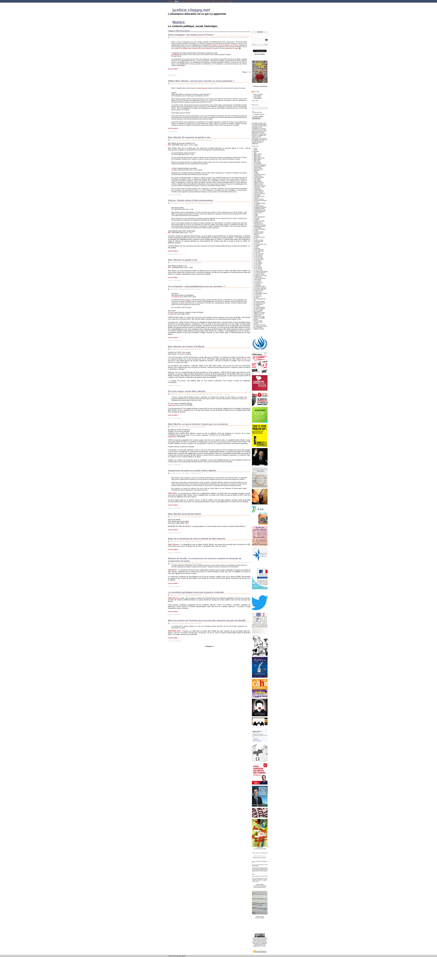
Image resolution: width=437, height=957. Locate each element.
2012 (255, 152)
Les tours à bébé (258, 309)
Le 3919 (256, 247)
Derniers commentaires (260, 86)
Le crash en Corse (259, 274)
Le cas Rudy (257, 266)
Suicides (206, 37)
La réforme (257, 236)
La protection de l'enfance (258, 234)
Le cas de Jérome (259, 253)
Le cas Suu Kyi (258, 267)
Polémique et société (207, 203)
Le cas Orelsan (258, 262)
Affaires (214, 1)
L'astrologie (257, 188)
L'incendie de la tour (259, 196)
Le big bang (226, 394)
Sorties (182, 1)
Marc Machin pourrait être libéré (184, 514)
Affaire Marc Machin (222, 37)
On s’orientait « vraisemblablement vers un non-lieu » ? (197, 286)
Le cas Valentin (258, 268)
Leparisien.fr (172, 405)
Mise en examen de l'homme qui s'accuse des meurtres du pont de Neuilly (206, 620)
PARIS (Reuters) (173, 544)
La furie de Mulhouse (259, 217)
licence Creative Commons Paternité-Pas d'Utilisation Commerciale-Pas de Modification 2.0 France (259, 944)
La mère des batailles (259, 229)
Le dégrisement (258, 277)
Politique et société (259, 314)
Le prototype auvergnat (260, 288)
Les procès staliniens (259, 308)
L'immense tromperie (259, 193)
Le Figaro (174, 170)
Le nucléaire (257, 283)
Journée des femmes (259, 174)
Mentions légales (181, 956)
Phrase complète (258, 116)
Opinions (199, 1)
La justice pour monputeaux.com (258, 223)
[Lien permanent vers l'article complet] (168, 37)
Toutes (255, 148)
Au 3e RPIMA (257, 163)
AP (172, 154)
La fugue (256, 214)
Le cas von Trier (258, 270)
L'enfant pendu (258, 189)
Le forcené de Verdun (259, 278)
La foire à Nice (258, 212)
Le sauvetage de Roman (260, 293)
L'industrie (256, 197)
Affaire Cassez (258, 154)
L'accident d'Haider (259, 177)
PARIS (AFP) (172, 493)
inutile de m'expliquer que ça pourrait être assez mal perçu (193, 48)
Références (190, 1)
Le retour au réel (258, 290)
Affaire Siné (257, 160)
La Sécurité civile (258, 241)
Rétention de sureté (259, 316)
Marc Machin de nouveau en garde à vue (189, 137)
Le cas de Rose (258, 256)
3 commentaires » (172, 131)
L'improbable (212, 37)
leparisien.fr (172, 437)
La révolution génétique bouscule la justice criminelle (196, 592)
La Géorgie (257, 218)
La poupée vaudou (259, 232)
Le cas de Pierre (258, 255)
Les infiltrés (257, 305)
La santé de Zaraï (258, 240)
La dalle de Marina (259, 206)
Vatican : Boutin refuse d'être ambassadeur (190, 200)
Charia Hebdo (257, 167)
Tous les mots (258, 112)
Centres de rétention (259, 166)
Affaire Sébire (257, 159)
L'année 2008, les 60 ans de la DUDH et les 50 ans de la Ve (259, 886)
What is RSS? (255, 100)
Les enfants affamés (259, 301)
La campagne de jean (259, 203)
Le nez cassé (257, 281)
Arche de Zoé (257, 162)
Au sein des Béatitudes (260, 165)
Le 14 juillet (257, 245)
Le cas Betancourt (259, 251)
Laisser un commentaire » (175, 194)
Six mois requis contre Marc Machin (186, 391)
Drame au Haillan (258, 169)
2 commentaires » (172, 75)
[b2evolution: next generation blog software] (260, 952)
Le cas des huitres (259, 259)
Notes (177, 1)
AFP (172, 96)
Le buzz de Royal (258, 249)
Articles (261, 94)
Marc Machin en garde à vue (182, 260)
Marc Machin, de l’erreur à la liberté (186, 346)
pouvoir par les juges (232, 48)
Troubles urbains (258, 322)
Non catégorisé (195, 37)
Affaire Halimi (257, 156)
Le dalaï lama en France (260, 275)
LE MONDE (175, 54)
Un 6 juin (256, 323)
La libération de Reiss (259, 226)
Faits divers (194, 83)
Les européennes (258, 304)
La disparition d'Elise (259, 208)
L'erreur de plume (258, 192)
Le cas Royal (257, 264)
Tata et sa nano (258, 320)
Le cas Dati (257, 252)
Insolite (201, 37)
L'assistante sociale (259, 186)
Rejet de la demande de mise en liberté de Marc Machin (196, 538)
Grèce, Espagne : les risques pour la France (191, 34)
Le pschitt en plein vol (233, 37)
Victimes (222, 1)
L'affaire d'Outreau (259, 182)
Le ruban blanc (258, 292)
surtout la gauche (202, 88)
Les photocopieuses (259, 307)
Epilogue (207, 1)
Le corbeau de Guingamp (261, 271)
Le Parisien (175, 297)
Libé (183, 352)
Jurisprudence (258, 176)
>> (266, 44)
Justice (170, 1)
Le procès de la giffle (259, 286)
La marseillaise (258, 227)
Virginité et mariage (259, 329)
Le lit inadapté (257, 279)
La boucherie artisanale (260, 200)
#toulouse (256, 151)
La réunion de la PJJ (259, 237)
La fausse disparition (259, 211)
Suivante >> (210, 646)
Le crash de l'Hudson (259, 273)
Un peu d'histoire (258, 327)
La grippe (256, 219)
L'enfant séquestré (259, 191)
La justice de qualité (196, 140)
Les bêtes (256, 297)
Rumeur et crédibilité (259, 318)
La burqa (256, 201)
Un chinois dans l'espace (260, 326)
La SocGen (257, 242)
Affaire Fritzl (257, 155)
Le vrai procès (258, 296)
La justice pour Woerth (260, 225)
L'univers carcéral (217, 394)
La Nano (256, 230)
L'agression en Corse (259, 185)
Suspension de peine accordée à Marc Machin (192, 470)
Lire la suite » (173, 69)
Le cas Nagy (257, 260)
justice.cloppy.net (191, 10)
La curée (229, 1)
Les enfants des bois (259, 303)
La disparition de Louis (260, 210)
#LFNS (255, 150)
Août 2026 (259, 32)
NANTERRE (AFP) (174, 631)
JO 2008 (256, 173)
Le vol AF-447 (257, 294)
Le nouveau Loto (258, 282)
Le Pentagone (257, 285)
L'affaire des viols (258, 184)
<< (253, 44)
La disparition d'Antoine (260, 207)
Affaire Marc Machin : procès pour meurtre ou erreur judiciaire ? (201, 81)
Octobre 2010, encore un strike (259, 917)
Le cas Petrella (258, 263)
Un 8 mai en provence (260, 324)
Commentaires (258, 95)
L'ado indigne (257, 180)
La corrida (256, 204)
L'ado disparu (257, 178)
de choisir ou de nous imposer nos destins (224, 45)
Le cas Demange (258, 258)
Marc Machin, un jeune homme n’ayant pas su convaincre (198, 424)
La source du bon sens (260, 244)
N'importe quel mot (259, 114)
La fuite (256, 215)
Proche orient (257, 315)
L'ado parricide (258, 181)
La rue (255, 238)
